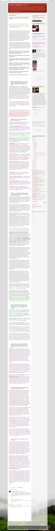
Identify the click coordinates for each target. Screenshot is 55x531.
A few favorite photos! (35, 183)
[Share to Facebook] (21, 487)
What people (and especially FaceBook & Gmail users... (39, 155)
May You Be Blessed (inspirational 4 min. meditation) (38, 181)
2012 (34, 139)
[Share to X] (20, 487)
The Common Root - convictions (36, 189)
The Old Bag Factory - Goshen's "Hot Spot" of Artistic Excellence (38, 198)
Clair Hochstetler (13, 491)
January (35, 160)
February (35, 159)
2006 (34, 165)
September (35, 146)
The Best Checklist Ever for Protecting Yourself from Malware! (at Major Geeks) (38, 173)
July (34, 148)
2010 (34, 141)
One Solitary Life (36, 156)
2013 (34, 138)
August (35, 147)
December (35, 142)
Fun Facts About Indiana (35, 190)
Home (20, 522)
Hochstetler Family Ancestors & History (37, 177)
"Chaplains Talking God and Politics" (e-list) (37, 179)
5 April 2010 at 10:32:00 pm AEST (19, 499)
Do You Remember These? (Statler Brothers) (37, 199)
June (34, 149)
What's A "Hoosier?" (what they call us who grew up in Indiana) (39, 175)
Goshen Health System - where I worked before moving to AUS (39, 192)
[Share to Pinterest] (22, 487)
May (34, 150)
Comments (34, 209)
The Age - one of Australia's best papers (37, 188)
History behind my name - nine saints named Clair (38, 171)
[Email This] (18, 487)
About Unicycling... (34, 176)
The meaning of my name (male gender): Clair (37, 170)
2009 (34, 161)
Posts (34, 207)
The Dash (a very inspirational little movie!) (37, 182)
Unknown (12, 504)
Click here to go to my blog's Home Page (14, 13)
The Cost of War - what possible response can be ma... (39, 153)
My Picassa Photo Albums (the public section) (37, 184)
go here (35, 37)
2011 (34, 140)
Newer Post (11, 522)
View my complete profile (35, 58)
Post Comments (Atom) (15, 524)
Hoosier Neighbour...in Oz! (18, 5)
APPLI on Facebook (34, 186)
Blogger (32, 527)
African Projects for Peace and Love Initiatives (38, 185)
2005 (34, 166)
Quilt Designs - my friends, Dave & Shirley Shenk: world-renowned (38, 196)
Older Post (29, 522)
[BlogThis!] (19, 487)
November (35, 143)
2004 (34, 167)
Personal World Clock (35, 187)
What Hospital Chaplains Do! (35, 178)
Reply (12, 496)
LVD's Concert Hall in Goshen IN (36, 193)
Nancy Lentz (12, 499)
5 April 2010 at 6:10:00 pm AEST (21, 491)
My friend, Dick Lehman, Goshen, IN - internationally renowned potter (38, 194)
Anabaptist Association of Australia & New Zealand (38, 180)
